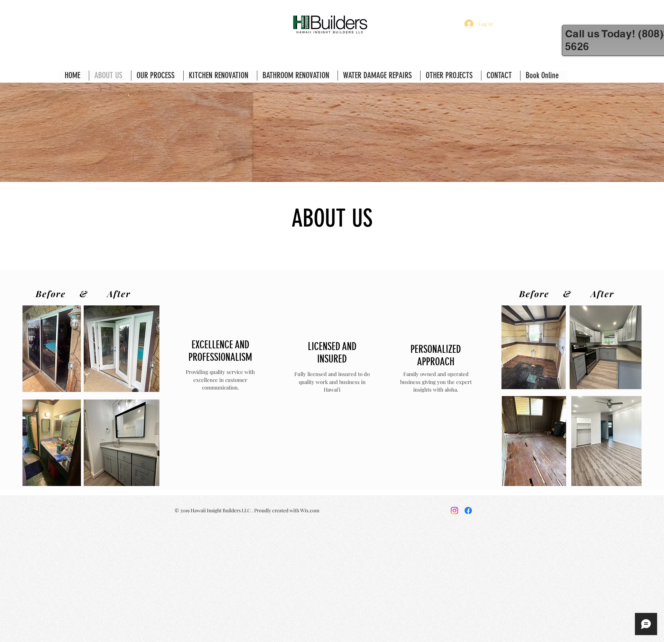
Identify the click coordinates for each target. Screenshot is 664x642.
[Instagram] (454, 510)
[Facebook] (468, 510)
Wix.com (309, 510)
